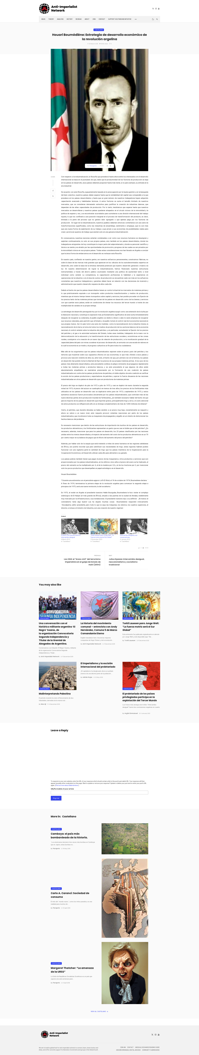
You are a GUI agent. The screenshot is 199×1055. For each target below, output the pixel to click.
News (43, 19)
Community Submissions (151, 1050)
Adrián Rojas (87, 677)
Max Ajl (43, 704)
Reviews (79, 19)
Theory (51, 19)
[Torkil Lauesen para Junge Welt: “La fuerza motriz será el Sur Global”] (104, 526)
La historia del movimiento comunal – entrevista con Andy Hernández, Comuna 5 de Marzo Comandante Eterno (99, 628)
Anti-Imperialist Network (50, 656)
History (70, 19)
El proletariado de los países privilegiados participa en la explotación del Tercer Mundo (140, 697)
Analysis (60, 19)
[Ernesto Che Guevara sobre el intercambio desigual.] (75, 526)
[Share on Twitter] (53, 196)
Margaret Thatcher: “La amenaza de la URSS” (72, 969)
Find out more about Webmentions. (67, 785)
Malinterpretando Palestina (55, 693)
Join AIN (123, 1047)
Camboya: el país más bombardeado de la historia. (69, 835)
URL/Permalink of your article (62, 789)
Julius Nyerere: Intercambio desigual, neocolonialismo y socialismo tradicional (126, 562)
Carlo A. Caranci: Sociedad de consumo (70, 895)
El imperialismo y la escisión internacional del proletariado (98, 665)
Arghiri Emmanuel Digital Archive (128, 1050)
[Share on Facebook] (53, 191)
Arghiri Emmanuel (131, 713)
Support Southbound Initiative (119, 19)
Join (94, 19)
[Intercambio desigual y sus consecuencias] (133, 526)
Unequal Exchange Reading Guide (147, 1047)
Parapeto (93, 166)
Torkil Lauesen (130, 640)
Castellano (99, 30)
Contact (102, 19)
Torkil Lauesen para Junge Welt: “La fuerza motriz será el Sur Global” (141, 627)
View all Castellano (98, 1011)
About (87, 19)
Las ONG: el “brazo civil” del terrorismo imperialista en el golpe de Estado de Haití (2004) (82, 562)
